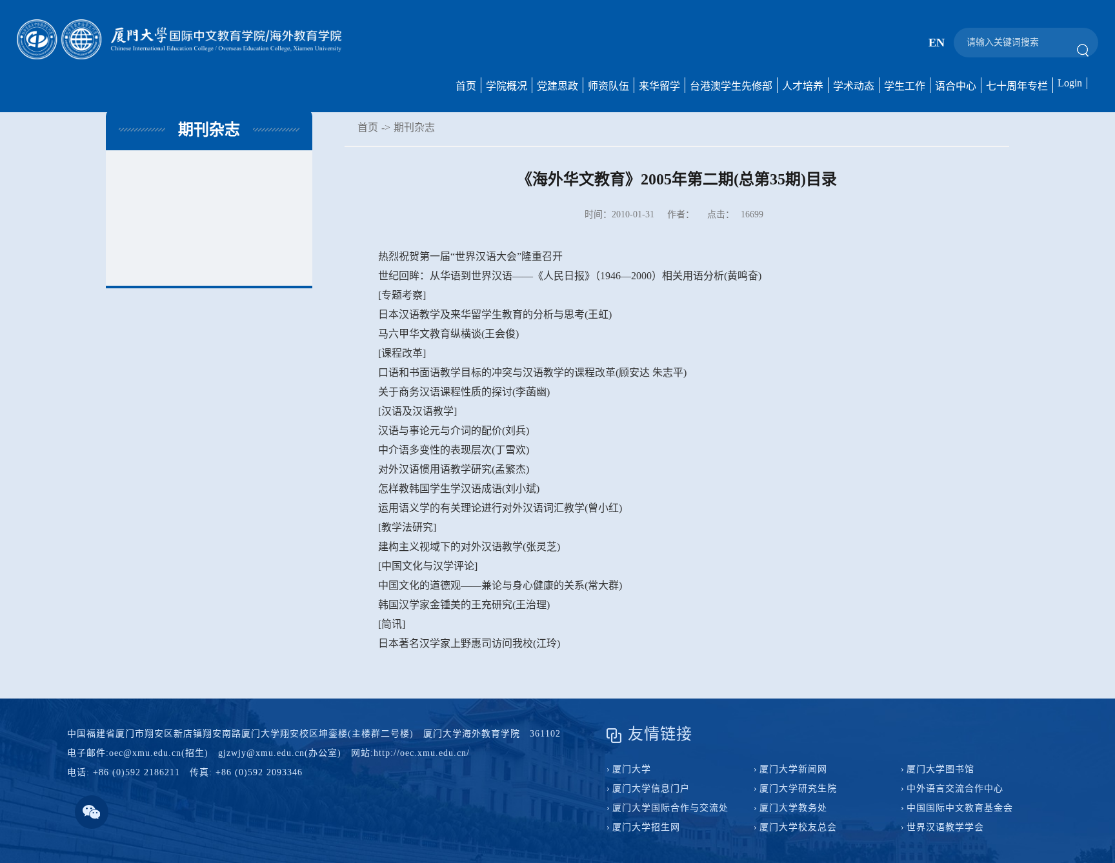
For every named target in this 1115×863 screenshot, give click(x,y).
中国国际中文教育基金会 (960, 808)
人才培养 (802, 86)
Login (1070, 82)
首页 (466, 86)
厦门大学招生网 (646, 827)
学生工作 (904, 86)
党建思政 (557, 86)
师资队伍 (608, 86)
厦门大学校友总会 (798, 827)
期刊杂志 (414, 127)
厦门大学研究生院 (798, 788)
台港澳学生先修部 (731, 86)
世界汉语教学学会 (945, 827)
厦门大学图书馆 (940, 769)
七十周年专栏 (1017, 86)
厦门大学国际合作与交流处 (670, 808)
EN (937, 42)
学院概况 (506, 86)
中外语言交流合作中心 (955, 788)
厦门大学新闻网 (793, 769)
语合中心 (955, 86)
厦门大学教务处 (793, 808)
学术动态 (853, 86)
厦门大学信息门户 (651, 788)
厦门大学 (631, 769)
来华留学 (659, 86)
